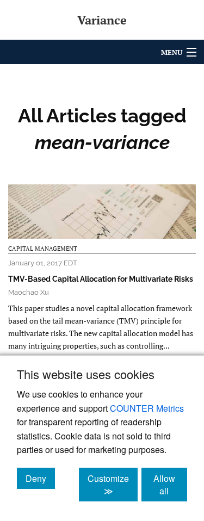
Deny (40, 478)
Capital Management (42, 248)
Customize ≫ (113, 484)
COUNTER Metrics (147, 408)
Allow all (170, 484)
